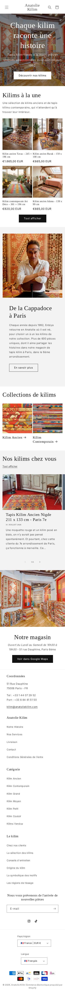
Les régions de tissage (20, 882)
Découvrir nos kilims (32, 75)
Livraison (12, 742)
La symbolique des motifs (22, 875)
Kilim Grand (13, 793)
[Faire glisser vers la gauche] (25, 562)
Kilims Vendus (15, 823)
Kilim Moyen (14, 801)
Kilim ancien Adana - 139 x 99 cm (47, 203)
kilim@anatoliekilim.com (22, 706)
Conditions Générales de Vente (25, 757)
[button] (6, 7)
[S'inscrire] (54, 909)
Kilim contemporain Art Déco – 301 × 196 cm (15, 203)
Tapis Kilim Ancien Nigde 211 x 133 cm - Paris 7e (28, 517)
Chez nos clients (16, 845)
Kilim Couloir (14, 816)
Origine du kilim (16, 867)
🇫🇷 (31, 943)
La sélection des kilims (20, 852)
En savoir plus (23, 367)
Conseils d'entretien (18, 860)
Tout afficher (32, 218)
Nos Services (14, 734)
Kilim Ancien (12, 437)
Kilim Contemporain (43, 440)
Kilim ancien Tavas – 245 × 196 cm (17, 155)
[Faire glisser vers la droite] (40, 562)
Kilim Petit (12, 808)
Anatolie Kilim (18, 985)
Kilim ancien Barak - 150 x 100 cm (47, 155)
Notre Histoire (15, 726)
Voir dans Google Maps (32, 658)
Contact (11, 749)
